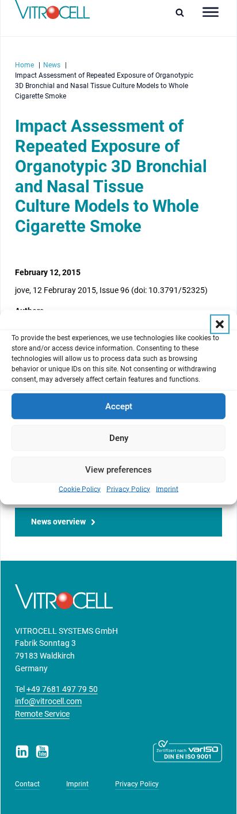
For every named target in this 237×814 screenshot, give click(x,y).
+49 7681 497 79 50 (62, 689)
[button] (219, 324)
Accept (118, 406)
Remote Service (42, 714)
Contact (27, 784)
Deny (118, 438)
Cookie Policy (80, 489)
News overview (58, 522)
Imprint (167, 489)
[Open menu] (210, 12)
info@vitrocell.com (48, 701)
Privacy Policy (128, 489)
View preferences (118, 470)
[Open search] (182, 12)
